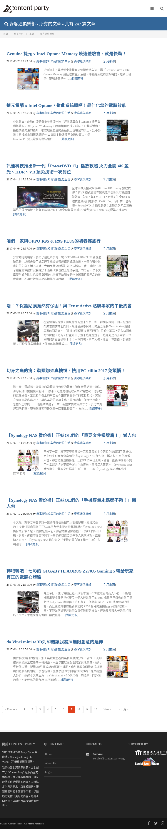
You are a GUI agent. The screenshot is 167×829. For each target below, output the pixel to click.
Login (48, 772)
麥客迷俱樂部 (82, 61)
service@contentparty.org (109, 758)
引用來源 (109, 61)
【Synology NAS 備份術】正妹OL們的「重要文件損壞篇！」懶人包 (71, 435)
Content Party (15, 823)
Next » (107, 709)
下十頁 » (123, 709)
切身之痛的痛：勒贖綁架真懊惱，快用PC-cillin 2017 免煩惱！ (66, 370)
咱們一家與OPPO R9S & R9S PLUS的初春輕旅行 (54, 241)
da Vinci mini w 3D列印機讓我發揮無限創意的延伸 (55, 642)
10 (95, 709)
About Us (50, 763)
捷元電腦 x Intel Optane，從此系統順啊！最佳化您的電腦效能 (66, 105)
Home (48, 754)
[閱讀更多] (77, 78)
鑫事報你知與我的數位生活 (53, 61)
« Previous (11, 709)
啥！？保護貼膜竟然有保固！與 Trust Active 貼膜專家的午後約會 (69, 306)
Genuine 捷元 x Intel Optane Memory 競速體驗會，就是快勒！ (67, 54)
